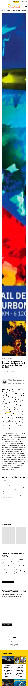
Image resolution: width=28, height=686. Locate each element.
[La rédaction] (4, 384)
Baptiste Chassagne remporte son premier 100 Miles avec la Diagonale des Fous (20, 672)
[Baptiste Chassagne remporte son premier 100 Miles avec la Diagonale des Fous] (20, 660)
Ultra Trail (14, 645)
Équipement (24, 10)
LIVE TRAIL (7, 624)
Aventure (3, 10)
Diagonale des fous (14, 639)
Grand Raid (14, 641)
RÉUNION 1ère (8, 581)
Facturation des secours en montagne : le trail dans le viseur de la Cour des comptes (7, 672)
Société (18, 10)
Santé (8, 10)
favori (8, 412)
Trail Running (9, 358)
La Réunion (14, 642)
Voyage (13, 10)
